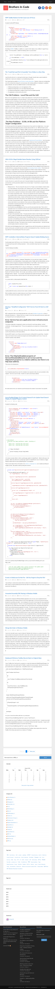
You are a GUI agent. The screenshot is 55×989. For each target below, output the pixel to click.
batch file (39, 855)
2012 (7, 897)
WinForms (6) (10, 838)
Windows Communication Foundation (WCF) (29, 866)
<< (14, 768)
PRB (29, 862)
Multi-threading (34, 859)
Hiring (15, 859)
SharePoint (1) (10, 824)
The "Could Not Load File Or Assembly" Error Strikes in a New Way (25, 72)
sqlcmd (36, 864)
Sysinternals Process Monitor (36, 140)
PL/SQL (19, 862)
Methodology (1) (10, 808)
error (40, 857)
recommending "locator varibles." (35, 168)
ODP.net (39, 859)
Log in (50, 1)
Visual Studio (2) (10, 831)
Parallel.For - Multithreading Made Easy (27, 979)
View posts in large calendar (27, 785)
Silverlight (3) (10, 827)
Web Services (18, 866)
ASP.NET (29, 855)
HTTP (18, 859)
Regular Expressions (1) (12, 822)
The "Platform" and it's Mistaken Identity (26, 941)
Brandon (15, 20)
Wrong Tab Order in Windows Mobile (16, 628)
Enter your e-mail (40, 934)
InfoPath (23, 859)
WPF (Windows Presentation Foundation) (14, 868)
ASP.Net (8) (9, 799)
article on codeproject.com (31, 463)
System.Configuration (41, 864)
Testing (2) (9, 829)
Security (15, 864)
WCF (25, 310)
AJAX (17, 855)
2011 (7, 894)
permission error (14, 862)
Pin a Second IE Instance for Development (26, 953)
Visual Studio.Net (12, 866)
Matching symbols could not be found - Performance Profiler (26, 964)
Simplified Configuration (38, 313)
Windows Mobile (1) (11, 836)
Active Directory (12, 855)
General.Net (21, 74)
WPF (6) (9, 840)
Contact (14, 1)
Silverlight (25, 239)
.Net (8, 855)
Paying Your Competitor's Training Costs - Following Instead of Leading (27, 947)
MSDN (12, 49)
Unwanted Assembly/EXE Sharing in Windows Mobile (21, 593)
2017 (7, 903)
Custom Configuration (24, 857)
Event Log (8, 859)
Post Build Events (24, 862)
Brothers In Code (19, 7)
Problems (20, 20)
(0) (49, 20)
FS (46, 987)
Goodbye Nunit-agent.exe (25, 969)
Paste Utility (9, 862)
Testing (8, 866)
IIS (20, 859)
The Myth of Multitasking (25, 929)
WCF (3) (9, 834)
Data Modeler (31, 857)
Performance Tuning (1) (12, 818)
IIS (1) (8, 806)
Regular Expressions (10, 864)
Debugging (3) (10, 802)
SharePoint (20, 864)
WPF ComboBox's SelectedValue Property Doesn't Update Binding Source (27, 237)
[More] (14, 934)
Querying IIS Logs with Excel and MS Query (27, 973)
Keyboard (26, 859)
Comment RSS (6, 945)
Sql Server (32, 864)
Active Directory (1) (11, 797)
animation (20, 855)
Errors (43, 857)
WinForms (25, 630)
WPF (24, 20)
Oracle (25, 74)
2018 (7, 906)
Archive (9, 1)
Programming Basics (34, 862)
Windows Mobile (26, 595)
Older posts (32, 751)
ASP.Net (21, 401)
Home (5, 1)
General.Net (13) (10, 804)
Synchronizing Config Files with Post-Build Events (26, 959)
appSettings (24, 855)
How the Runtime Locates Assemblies (26, 81)
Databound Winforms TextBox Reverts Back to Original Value (23, 658)
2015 (7, 901)
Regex (39, 862)
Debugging (21, 161)
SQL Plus (28, 864)
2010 (7, 892)
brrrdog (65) (11, 919)
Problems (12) (10, 820)
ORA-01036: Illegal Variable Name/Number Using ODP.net (22, 159)
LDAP (30, 859)
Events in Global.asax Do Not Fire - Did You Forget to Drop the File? (25, 577)
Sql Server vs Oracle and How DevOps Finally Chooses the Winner (26, 935)
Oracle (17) (9, 815)
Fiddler (12, 859)
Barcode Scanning (35, 855)
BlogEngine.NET (34, 987)
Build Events (44, 855)
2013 (7, 899)
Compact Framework (10, 857)
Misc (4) (9, 811)
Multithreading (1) (11, 813)
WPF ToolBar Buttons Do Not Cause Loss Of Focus (20, 17)
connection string (17, 857)
